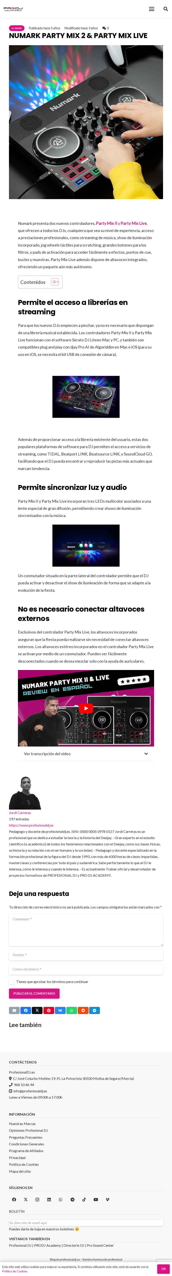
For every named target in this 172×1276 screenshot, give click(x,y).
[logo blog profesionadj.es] (13, 8)
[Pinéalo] (48, 1010)
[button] (151, 9)
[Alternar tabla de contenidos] (53, 282)
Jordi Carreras (20, 812)
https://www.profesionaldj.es (31, 825)
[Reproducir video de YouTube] (86, 708)
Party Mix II (106, 223)
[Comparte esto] (25, 1010)
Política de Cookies (14, 1271)
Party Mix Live (134, 223)
